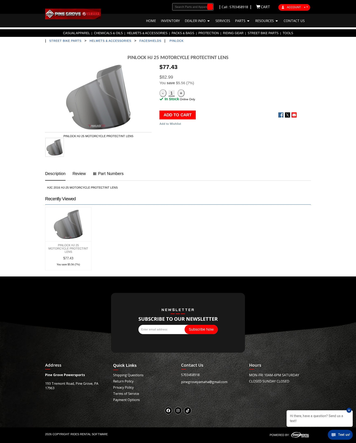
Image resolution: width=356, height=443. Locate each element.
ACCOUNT (294, 7)
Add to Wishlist (170, 123)
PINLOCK (177, 40)
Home (151, 21)
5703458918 (190, 375)
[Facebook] (168, 410)
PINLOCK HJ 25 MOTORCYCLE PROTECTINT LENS (68, 248)
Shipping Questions (128, 375)
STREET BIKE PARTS (263, 33)
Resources (265, 21)
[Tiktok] (187, 410)
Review (79, 173)
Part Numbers (110, 173)
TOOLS (288, 33)
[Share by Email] (294, 115)
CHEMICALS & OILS (108, 33)
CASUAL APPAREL (76, 33)
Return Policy (123, 381)
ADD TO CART (178, 115)
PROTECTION (208, 33)
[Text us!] (340, 435)
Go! (209, 6)
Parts (240, 21)
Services (222, 21)
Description (55, 173)
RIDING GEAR (233, 33)
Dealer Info (195, 21)
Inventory (170, 21)
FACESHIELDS (150, 40)
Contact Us (294, 21)
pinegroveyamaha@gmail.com (204, 382)
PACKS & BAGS (183, 33)
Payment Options (126, 400)
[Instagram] (178, 410)
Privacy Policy (123, 387)
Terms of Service (126, 393)
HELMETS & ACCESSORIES (147, 33)
